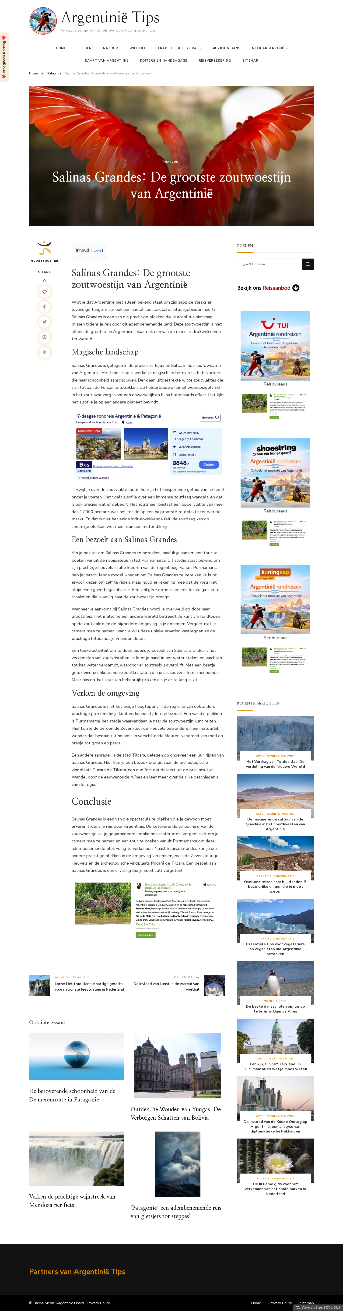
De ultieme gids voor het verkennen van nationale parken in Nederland (275, 1189)
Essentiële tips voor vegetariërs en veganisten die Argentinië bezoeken (275, 949)
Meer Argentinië (268, 48)
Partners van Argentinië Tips (77, 1272)
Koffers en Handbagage (163, 61)
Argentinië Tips (110, 18)
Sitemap (250, 61)
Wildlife (138, 48)
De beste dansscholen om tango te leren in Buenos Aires (275, 1009)
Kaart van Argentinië (107, 61)
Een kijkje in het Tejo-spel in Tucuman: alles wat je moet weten (275, 1067)
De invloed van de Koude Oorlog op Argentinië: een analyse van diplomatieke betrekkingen (275, 1126)
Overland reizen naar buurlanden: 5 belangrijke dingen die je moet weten (275, 887)
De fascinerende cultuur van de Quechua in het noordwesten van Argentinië (275, 824)
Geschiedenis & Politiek (275, 756)
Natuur (110, 48)
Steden (84, 48)
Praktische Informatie (275, 876)
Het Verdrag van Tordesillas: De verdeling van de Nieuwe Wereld (275, 764)
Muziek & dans (226, 48)
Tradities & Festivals (179, 48)
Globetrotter (44, 261)
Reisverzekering (215, 61)
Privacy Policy (98, 1303)
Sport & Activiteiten (275, 1058)
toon (97, 250)
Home (61, 48)
